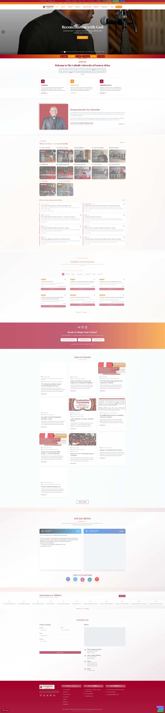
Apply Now (65, 692)
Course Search (86, 3)
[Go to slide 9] (74, 51)
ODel (70, 3)
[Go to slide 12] (78, 51)
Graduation (74, 1)
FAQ (55, 3)
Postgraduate (87, 273)
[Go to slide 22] (94, 51)
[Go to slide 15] (83, 51)
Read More (121, 123)
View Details (52, 287)
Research (65, 701)
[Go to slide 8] (72, 51)
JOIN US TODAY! (118, 6)
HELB (83, 1)
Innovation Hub (117, 3)
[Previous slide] (3, 32)
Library (111, 3)
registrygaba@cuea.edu (113, 694)
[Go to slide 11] (77, 51)
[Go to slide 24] (97, 51)
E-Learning (65, 697)
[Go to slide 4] (66, 51)
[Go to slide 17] (86, 51)
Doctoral (93, 273)
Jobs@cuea (65, 704)
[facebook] (68, 579)
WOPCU (65, 3)
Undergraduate (80, 273)
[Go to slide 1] (61, 51)
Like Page (121, 530)
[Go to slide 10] (75, 51)
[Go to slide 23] (95, 51)
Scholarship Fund (93, 3)
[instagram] (82, 578)
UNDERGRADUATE (84, 339)
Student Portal (66, 694)
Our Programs (66, 689)
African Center (91, 1)
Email (79, 1)
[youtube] (97, 578)
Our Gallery (68, 1)
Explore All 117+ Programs (81, 311)
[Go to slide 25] (98, 51)
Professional (100, 273)
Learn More (43, 93)
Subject (41, 632)
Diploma (73, 273)
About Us (63, 6)
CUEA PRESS (60, 3)
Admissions (77, 6)
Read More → (44, 393)
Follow (78, 530)
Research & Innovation (87, 6)
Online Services (104, 6)
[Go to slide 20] (91, 51)
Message (41, 638)
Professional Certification (103, 3)
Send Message (60, 651)
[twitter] (75, 579)
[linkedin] (90, 578)
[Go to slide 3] (64, 52)
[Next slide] (161, 32)
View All (121, 141)
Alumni (80, 3)
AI (86, 1)
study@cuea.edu (52, 1)
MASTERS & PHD (98, 339)
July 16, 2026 (62, 543)
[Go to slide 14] (81, 51)
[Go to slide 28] (103, 51)
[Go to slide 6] (69, 51)
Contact (112, 6)
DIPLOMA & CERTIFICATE (69, 339)
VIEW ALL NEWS (82, 501)
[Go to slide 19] (89, 51)
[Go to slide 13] (80, 51)
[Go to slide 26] (100, 51)
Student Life (75, 3)
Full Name (41, 627)
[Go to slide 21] (92, 51)
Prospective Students (49, 3)
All (63, 273)
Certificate (67, 273)
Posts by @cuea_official (45, 545)
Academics (70, 6)
